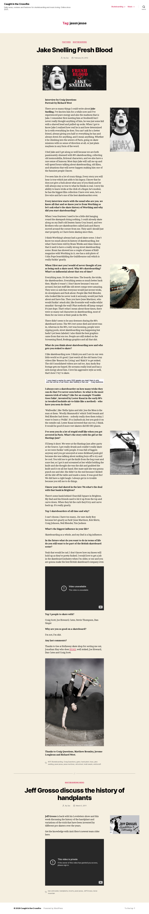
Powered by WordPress (53, 908)
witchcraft (97, 764)
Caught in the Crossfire (16, 4)
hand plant (85, 762)
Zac (67, 58)
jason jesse (58, 764)
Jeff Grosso (88, 891)
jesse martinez (69, 764)
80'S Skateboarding (55, 762)
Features (66, 42)
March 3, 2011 (81, 806)
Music (130, 7)
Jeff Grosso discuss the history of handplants (74, 794)
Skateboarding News (74, 782)
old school (79, 764)
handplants (64, 891)
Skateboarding (117, 7)
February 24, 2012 (81, 58)
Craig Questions (70, 762)
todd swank (88, 764)
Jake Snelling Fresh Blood (75, 50)
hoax (91, 762)
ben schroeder (53, 891)
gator (78, 762)
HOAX (73, 649)
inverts (71, 891)
